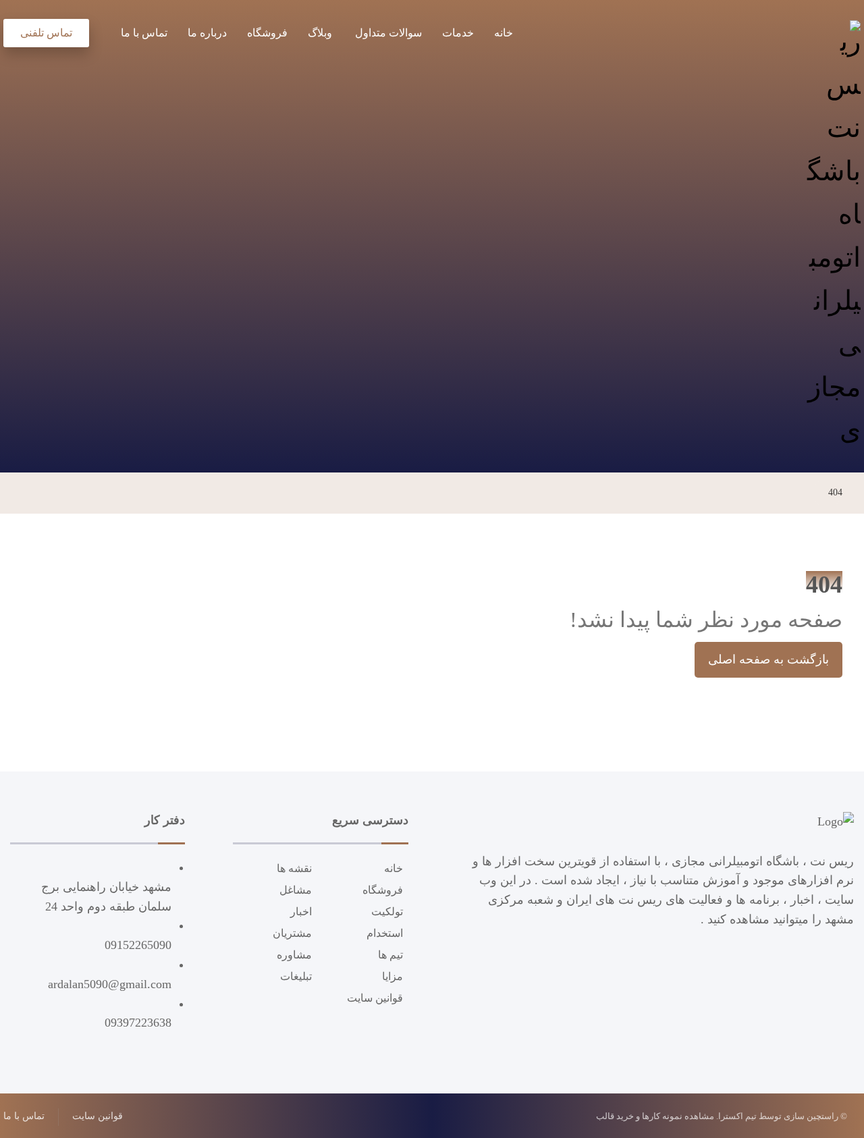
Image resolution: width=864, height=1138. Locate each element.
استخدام (385, 933)
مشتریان (292, 933)
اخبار (301, 911)
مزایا (392, 976)
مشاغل (295, 890)
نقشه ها (294, 868)
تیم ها (390, 954)
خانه (393, 868)
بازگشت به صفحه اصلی (768, 659)
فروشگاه (382, 890)
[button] (100, 30)
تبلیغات (296, 976)
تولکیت (387, 911)
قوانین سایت (375, 998)
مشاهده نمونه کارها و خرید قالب (655, 1116)
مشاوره (294, 954)
